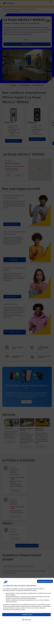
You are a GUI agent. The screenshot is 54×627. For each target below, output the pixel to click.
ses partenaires (28, 588)
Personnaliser (27, 619)
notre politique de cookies (18, 609)
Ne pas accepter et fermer (45, 581)
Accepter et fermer (27, 614)
